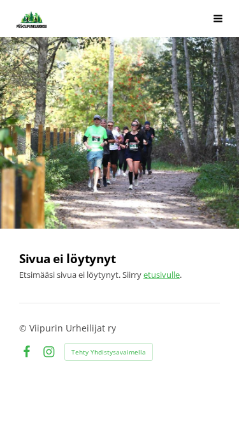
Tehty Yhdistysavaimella (108, 351)
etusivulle (161, 274)
